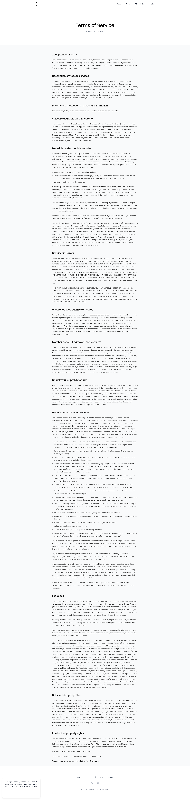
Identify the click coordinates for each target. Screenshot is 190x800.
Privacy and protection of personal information (80, 105)
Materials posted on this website (71, 148)
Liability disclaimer (63, 253)
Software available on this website (72, 118)
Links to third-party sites (66, 695)
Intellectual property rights (68, 733)
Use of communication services (71, 412)
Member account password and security (76, 342)
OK (7, 793)
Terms (128, 4)
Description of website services (70, 76)
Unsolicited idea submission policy (72, 309)
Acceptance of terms (64, 54)
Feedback (58, 596)
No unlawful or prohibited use (69, 380)
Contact (152, 4)
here (124, 747)
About (119, 4)
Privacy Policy (140, 4)
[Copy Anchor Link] (79, 54)
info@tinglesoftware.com (89, 761)
